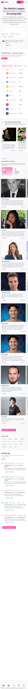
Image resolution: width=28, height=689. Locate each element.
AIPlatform (5, 446)
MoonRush (14, 517)
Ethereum (5, 36)
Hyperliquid (11, 113)
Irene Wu (14, 492)
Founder (4, 439)
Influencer (16, 444)
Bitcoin (18, 33)
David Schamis (15, 465)
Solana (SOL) (12, 100)
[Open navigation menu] (25, 2)
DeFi (7, 33)
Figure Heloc (12, 109)
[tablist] (14, 65)
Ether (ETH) (11, 77)
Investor (13, 441)
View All (3, 58)
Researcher (5, 444)
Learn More (8, 44)
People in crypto (11, 463)
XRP (10, 91)
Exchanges (11, 36)
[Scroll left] (3, 140)
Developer (22, 439)
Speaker (16, 439)
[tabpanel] (14, 92)
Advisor (4, 441)
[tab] (8, 65)
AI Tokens (12, 33)
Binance (11, 86)
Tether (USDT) (12, 82)
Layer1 (15, 446)
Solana (10, 446)
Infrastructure (20, 441)
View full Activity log (8, 527)
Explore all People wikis (8, 430)
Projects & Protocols (12, 515)
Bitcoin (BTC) (12, 73)
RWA (10, 444)
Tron (10, 104)
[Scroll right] (25, 140)
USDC (10, 95)
